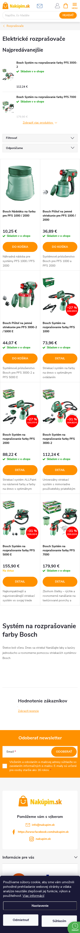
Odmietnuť (21, 920)
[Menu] (74, 5)
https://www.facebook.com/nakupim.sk (43, 832)
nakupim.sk (43, 839)
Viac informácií (33, 896)
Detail (60, 358)
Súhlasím (59, 921)
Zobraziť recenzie (28, 711)
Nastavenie (40, 905)
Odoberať (64, 752)
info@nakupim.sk (43, 825)
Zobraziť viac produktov (38, 123)
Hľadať (68, 15)
